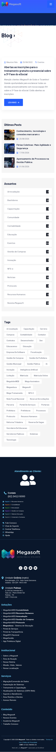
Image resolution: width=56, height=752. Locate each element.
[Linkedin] (35, 568)
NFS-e (10, 268)
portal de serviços (28, 405)
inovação (10, 370)
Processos (41, 411)
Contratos (11, 341)
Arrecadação (13, 191)
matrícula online (41, 376)
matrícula (24, 376)
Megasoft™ (24, 747)
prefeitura (11, 411)
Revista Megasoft (15, 303)
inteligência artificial (29, 370)
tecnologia (11, 440)
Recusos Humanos (29, 416)
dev (41, 341)
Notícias (11, 277)
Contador (42, 335)
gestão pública (33, 364)
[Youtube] (30, 568)
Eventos (41, 62)
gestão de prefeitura (38, 358)
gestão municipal (14, 364)
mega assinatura (32, 381)
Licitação (10, 376)
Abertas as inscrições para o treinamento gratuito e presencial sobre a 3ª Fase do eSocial (27, 70)
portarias (45, 405)
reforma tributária (15, 422)
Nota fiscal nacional (15, 399)
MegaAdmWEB (13, 381)
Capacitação (13, 208)
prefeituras (25, 411)
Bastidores (12, 200)
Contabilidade (14, 226)
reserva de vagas (36, 422)
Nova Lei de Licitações (39, 399)
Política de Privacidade (30, 742)
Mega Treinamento (15, 393)
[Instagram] (20, 568)
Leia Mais (12, 102)
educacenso (12, 346)
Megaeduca (12, 387)
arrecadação (12, 329)
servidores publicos (15, 434)
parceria (10, 405)
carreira (43, 329)
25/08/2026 (24, 139)
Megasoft (26, 387)
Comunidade (13, 217)
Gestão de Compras (16, 251)
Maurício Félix (12, 62)
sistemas (34, 434)
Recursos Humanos (16, 294)
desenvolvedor (27, 341)
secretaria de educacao (17, 428)
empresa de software (16, 352)
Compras (10, 335)
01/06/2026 (24, 167)
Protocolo (12, 286)
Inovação (11, 260)
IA (46, 364)
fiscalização (36, 352)
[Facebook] (25, 568)
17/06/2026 (24, 153)
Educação (12, 234)
